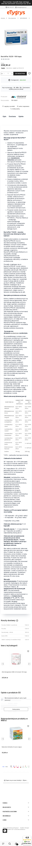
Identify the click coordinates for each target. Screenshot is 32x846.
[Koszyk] (16, 844)
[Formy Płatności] (16, 766)
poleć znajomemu (24, 106)
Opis (4, 116)
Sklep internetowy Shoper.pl (10, 828)
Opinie (20, 116)
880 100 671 (10, 7)
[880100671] (5, 830)
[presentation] (3, 664)
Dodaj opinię (16, 709)
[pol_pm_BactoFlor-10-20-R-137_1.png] (16, 37)
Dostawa (12, 116)
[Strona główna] (16, 13)
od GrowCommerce (19, 829)
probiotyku (14, 333)
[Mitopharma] (19, 97)
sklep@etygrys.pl (21, 7)
